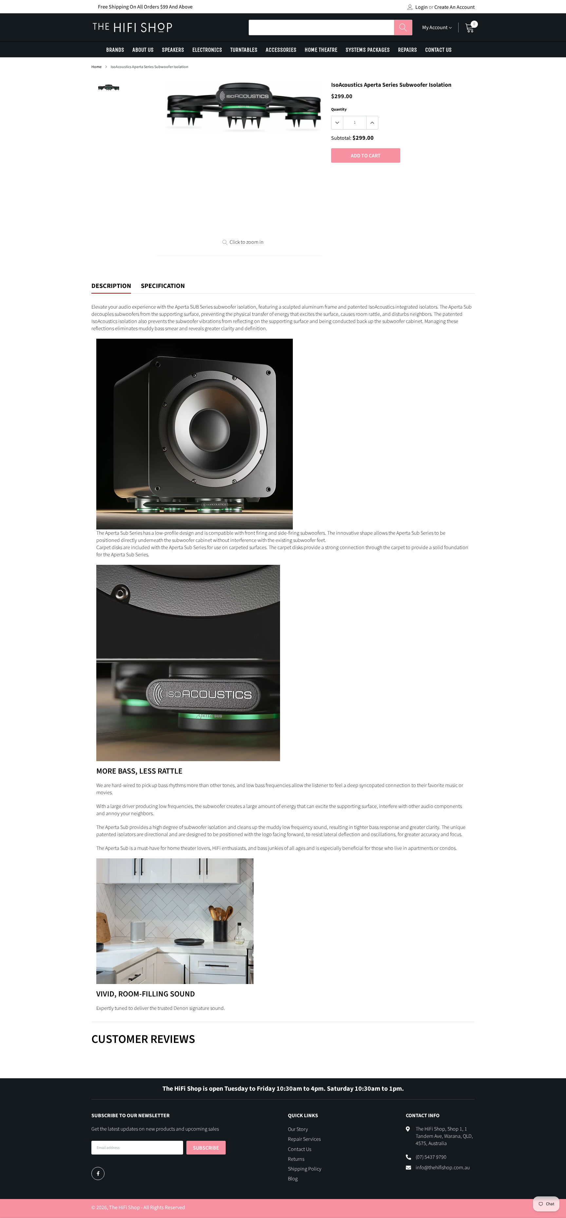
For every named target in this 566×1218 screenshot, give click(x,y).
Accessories (281, 49)
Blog (293, 1178)
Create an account (454, 7)
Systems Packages (368, 49)
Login (421, 7)
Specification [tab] (163, 286)
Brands (115, 49)
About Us (143, 49)
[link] (97, 1173)
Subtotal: (341, 138)
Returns (296, 1159)
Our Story (298, 1129)
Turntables (243, 49)
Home (96, 67)
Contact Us (438, 49)
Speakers (173, 49)
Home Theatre (321, 49)
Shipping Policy (304, 1169)
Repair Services (304, 1139)
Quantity (339, 109)
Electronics (207, 49)
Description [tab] (111, 286)
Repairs (407, 49)
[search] (403, 27)
